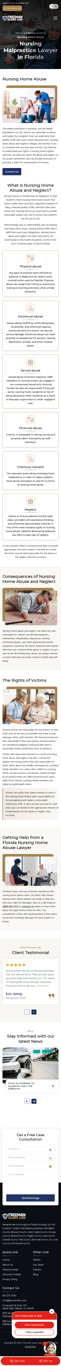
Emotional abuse (30, 316)
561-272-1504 (9, 1295)
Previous (27, 1012)
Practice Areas (34, 32)
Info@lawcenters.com (15, 1300)
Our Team (38, 1264)
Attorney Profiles (12, 1274)
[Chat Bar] (30, 1361)
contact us (28, 906)
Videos (36, 1259)
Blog (35, 1274)
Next (33, 1012)
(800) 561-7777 (10, 906)
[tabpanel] (30, 981)
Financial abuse (30, 428)
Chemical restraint (30, 467)
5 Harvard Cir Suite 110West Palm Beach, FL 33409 (18, 1307)
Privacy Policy (10, 1279)
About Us (8, 1264)
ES (56, 6)
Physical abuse (30, 266)
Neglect (30, 509)
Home (19, 32)
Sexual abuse (30, 370)
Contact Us (12, 171)
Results (37, 1269)
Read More (43, 985)
